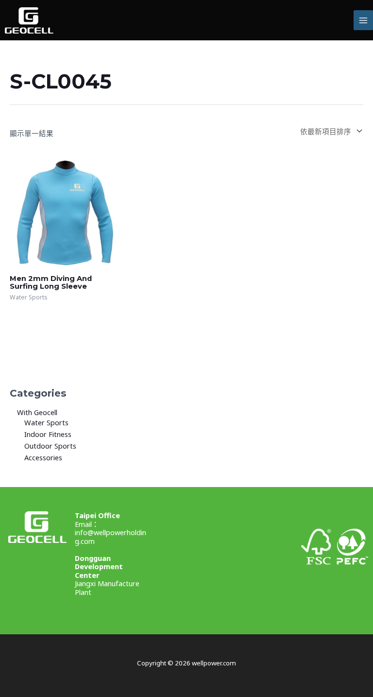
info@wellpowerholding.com (110, 536)
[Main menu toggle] (363, 20)
